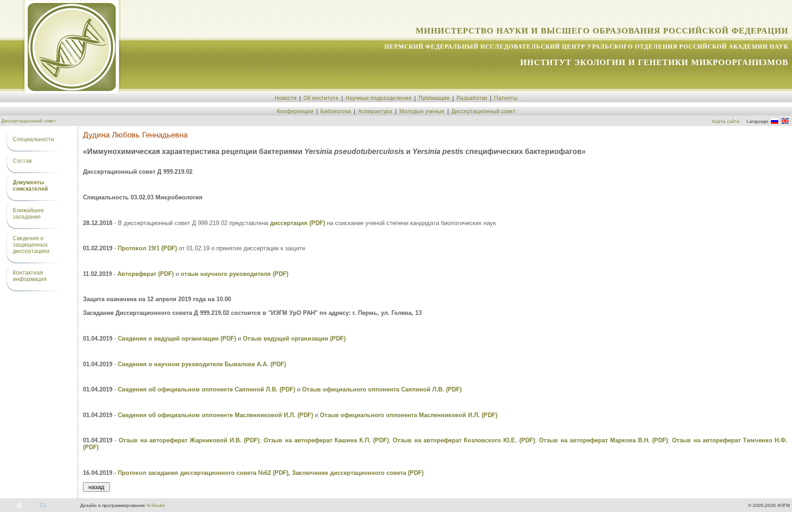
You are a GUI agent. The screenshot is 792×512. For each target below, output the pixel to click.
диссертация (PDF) (297, 223)
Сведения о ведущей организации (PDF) (177, 338)
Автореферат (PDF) (145, 273)
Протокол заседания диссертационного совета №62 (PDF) (203, 472)
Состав (22, 161)
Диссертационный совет (483, 111)
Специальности (33, 139)
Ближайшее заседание (28, 213)
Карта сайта (726, 121)
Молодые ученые (422, 111)
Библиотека (335, 111)
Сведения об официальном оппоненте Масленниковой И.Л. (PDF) (215, 415)
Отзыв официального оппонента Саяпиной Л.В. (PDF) (382, 389)
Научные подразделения (379, 98)
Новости (286, 98)
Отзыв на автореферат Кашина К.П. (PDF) (326, 440)
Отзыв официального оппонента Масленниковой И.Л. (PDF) (408, 415)
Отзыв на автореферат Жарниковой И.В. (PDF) (189, 440)
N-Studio (156, 505)
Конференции (295, 111)
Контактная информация (30, 276)
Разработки (471, 98)
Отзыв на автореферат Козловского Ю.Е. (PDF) (464, 440)
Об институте (321, 98)
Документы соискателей (30, 185)
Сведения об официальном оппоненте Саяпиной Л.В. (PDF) (206, 389)
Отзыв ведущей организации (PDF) (294, 338)
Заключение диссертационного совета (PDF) (358, 472)
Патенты (505, 98)
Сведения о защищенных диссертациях (31, 244)
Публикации (434, 98)
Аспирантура (375, 111)
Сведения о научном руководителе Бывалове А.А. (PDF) (202, 364)
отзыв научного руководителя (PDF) (234, 273)
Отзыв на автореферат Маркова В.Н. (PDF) (603, 440)
